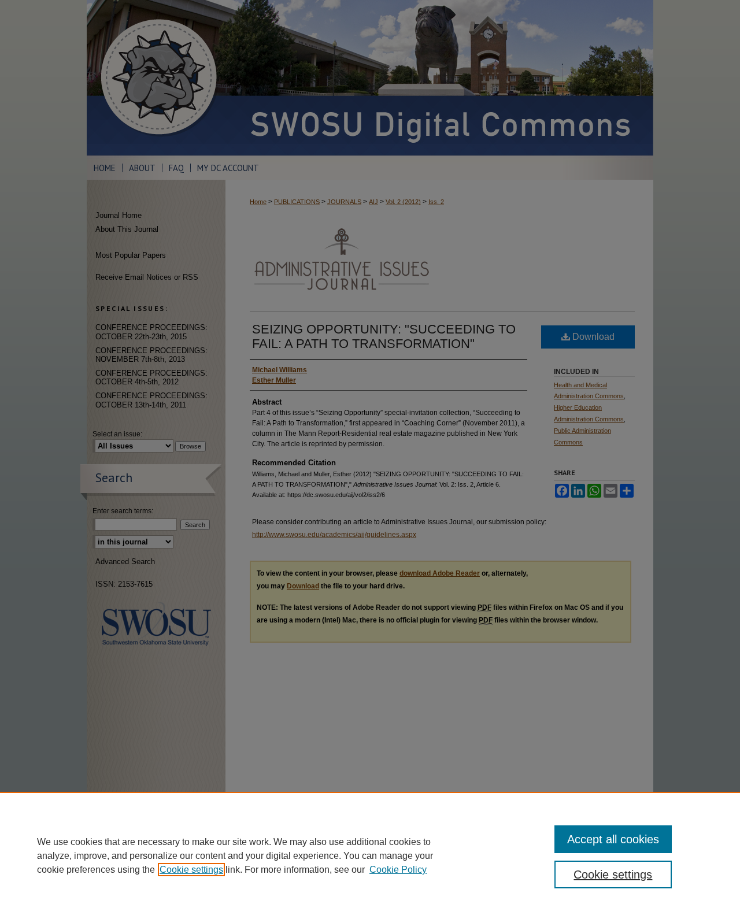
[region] (370, 855)
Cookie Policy (398, 869)
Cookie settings (191, 869)
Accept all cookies (613, 839)
